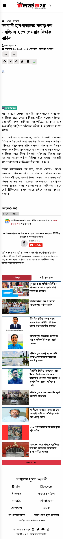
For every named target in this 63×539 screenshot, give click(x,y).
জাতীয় (16, 21)
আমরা (46, 508)
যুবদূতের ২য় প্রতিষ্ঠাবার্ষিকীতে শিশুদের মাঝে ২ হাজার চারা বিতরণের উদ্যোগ (43, 287)
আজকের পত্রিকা (46, 493)
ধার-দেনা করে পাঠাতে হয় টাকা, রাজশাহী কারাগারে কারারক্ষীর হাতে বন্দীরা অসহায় (44, 448)
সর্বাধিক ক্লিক (46, 277)
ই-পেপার (16, 493)
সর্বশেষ (16, 277)
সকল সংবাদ (31, 462)
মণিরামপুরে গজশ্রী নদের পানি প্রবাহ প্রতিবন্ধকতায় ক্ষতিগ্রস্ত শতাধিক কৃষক (43, 357)
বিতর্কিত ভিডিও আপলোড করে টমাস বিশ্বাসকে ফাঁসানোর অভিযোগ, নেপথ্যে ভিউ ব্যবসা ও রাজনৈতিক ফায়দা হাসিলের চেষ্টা (45, 378)
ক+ (5, 54)
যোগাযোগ (16, 508)
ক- (14, 54)
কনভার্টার (17, 501)
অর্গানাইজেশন (46, 501)
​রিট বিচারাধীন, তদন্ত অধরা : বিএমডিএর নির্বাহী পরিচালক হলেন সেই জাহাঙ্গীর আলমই (43, 322)
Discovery (46, 486)
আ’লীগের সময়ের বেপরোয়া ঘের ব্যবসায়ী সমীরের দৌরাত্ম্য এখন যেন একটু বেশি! (44, 413)
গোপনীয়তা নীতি (16, 515)
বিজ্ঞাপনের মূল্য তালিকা (46, 515)
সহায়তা (15, 214)
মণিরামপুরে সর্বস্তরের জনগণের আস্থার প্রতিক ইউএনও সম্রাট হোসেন (44, 339)
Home (7, 21)
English (16, 486)
